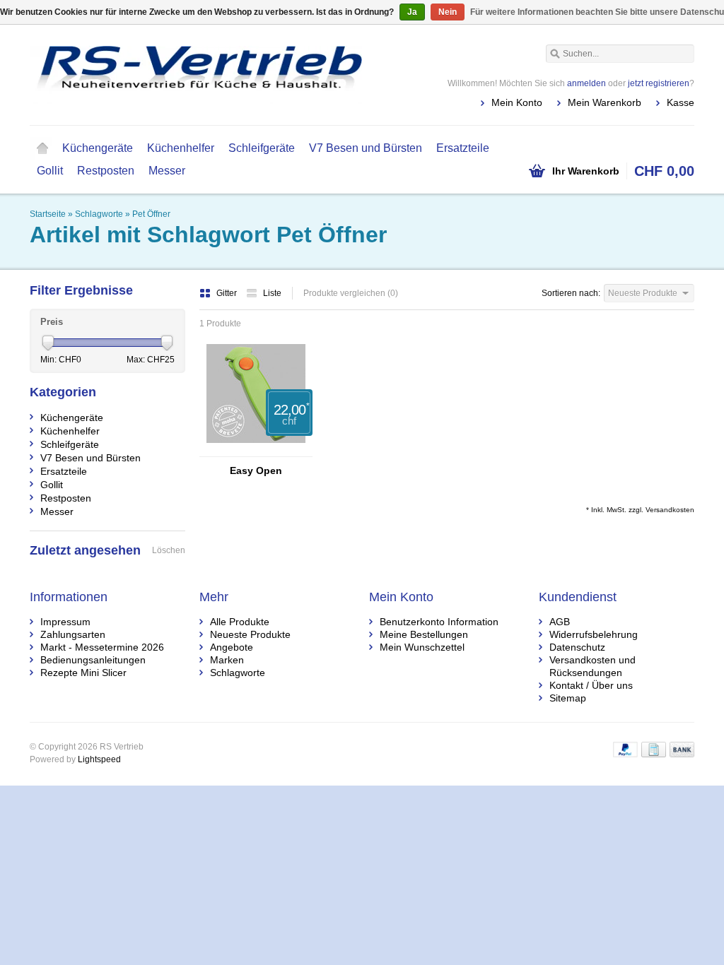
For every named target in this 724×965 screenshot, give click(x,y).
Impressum (65, 621)
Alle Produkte (239, 621)
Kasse (680, 102)
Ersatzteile (462, 148)
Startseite (42, 148)
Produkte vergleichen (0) (350, 293)
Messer (166, 171)
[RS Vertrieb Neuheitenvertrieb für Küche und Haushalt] (196, 74)
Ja (412, 12)
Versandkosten (670, 510)
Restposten (105, 171)
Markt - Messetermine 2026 (102, 647)
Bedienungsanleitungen (93, 659)
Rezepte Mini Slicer (83, 672)
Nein (447, 12)
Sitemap (567, 698)
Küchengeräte (97, 148)
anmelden (586, 83)
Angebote (231, 647)
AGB (559, 621)
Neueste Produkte (250, 634)
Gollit (50, 171)
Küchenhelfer (180, 148)
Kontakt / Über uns (591, 685)
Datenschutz (577, 647)
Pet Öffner (151, 214)
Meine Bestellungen (424, 634)
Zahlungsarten (72, 634)
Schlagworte (99, 214)
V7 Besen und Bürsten (365, 148)
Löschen (168, 550)
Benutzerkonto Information (439, 621)
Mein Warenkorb (604, 102)
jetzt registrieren (658, 83)
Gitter (227, 293)
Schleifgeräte (261, 148)
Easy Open (256, 470)
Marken (227, 659)
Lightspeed (99, 759)
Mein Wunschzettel (422, 647)
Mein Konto (516, 102)
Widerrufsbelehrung (593, 634)
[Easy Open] (256, 450)
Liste (272, 293)
